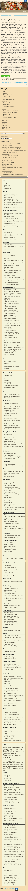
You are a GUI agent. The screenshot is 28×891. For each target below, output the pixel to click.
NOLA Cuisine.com (8, 335)
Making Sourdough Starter (10, 204)
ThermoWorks (7, 780)
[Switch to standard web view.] (25, 1)
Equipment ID (6, 102)
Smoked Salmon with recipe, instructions (14, 665)
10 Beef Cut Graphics (9, 255)
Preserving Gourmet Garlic (10, 521)
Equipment (4, 101)
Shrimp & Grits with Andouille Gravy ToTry (14, 695)
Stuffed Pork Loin (8, 551)
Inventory (6, 380)
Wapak (4, 770)
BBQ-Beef (6, 747)
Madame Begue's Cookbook (11, 853)
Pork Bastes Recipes (9, 619)
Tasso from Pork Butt (9, 354)
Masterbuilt (6, 776)
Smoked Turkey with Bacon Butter (12, 605)
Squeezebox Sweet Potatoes (11, 722)
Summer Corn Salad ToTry (10, 645)
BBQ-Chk (12, 747)
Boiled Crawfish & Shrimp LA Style (12, 293)
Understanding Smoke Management (13, 740)
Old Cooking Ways (6, 127)
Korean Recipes (8, 415)
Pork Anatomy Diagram (9, 275)
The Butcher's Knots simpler (11, 282)
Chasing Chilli (7, 565)
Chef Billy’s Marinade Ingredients (10, 155)
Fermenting (7, 755)
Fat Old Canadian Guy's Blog (11, 487)
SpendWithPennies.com (10, 505)
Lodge (11, 757)
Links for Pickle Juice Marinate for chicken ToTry (14, 150)
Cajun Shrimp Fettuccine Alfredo (12, 303)
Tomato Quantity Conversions (11, 523)
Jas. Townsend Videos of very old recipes (14, 466)
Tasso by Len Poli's (8, 352)
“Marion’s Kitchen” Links (8, 160)
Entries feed (7, 185)
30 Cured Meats (8, 434)
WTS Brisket (7, 553)
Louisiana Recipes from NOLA (11, 333)
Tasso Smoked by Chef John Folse (12, 356)
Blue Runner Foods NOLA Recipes (12, 291)
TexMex (4, 768)
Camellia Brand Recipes (10, 306)
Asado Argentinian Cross (10, 453)
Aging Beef (4, 120)
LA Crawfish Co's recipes (10, 328)
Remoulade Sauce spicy (10, 658)
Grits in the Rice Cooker (8, 162)
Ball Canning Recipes (9, 514)
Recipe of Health (8, 574)
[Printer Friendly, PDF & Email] (5, 76)
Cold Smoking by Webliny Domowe (12, 789)
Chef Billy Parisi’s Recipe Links (9, 157)
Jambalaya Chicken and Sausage (12, 322)
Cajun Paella (7, 300)
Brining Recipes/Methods (9, 95)
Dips (7, 753)
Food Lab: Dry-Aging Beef (10, 567)
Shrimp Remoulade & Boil (10, 698)
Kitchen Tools (6, 104)
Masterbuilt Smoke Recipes (10, 790)
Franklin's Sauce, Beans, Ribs (11, 408)
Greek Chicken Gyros (9, 593)
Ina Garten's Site (8, 411)
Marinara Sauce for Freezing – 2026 (11, 143)
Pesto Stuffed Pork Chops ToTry (12, 617)
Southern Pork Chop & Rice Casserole (13, 818)
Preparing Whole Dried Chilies (11, 366)
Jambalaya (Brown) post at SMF (12, 320)
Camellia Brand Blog (9, 482)
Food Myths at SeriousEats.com (12, 535)
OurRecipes (18, 78)
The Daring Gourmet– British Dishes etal (14, 507)
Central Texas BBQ (8, 872)
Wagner (21, 768)
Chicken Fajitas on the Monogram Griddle (12, 174)
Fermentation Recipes (9, 464)
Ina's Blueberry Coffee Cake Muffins (13, 202)
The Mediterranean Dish (10, 429)
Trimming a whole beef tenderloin (12, 226)
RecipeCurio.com (8, 497)
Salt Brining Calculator (9, 235)
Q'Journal (24, 78)
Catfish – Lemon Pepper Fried (11, 473)
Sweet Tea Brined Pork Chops (11, 623)
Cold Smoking (7, 730)
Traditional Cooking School (10, 509)
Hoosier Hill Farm (8, 775)
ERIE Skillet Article (8, 397)
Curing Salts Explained (9, 441)
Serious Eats (7, 500)
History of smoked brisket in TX (11, 849)
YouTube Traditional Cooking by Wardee (14, 530)
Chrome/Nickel (21, 751)
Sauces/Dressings (16, 764)
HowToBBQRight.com (9, 410)
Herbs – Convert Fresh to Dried (11, 537)
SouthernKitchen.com (9, 504)
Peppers (13, 760)
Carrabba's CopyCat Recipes (11, 403)
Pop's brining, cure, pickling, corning (13, 234)
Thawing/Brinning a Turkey (10, 239)
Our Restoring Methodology (11, 385)
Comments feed (8, 186)
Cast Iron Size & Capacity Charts (12, 394)
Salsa (8, 764)
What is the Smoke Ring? (9, 117)
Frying (14, 78)
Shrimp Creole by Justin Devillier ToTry (13, 349)
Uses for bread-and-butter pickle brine (11, 147)
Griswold (16, 755)
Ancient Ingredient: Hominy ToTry (12, 711)
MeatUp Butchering (8, 274)
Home (3, 11)
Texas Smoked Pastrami (10, 225)
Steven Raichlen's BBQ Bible (11, 425)
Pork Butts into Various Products (12, 277)
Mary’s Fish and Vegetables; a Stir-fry (11, 148)
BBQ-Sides (5, 749)
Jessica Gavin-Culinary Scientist (12, 488)
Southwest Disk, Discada (10, 458)
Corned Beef (7, 214)
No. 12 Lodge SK (6, 15)
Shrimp (5, 766)
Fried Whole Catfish (9, 476)
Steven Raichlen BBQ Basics (11, 799)
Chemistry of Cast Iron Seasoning (12, 396)
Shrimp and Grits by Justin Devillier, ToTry (14, 347)
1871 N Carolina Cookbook (10, 825)
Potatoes (5, 762)
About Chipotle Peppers (10, 361)
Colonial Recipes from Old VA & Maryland (14, 836)
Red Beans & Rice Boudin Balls (11, 345)
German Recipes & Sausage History (13, 844)
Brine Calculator (8, 232)
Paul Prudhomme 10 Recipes (11, 337)
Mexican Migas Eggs (7, 164)
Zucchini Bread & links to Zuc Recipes (13, 207)
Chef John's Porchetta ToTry (11, 616)
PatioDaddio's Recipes (9, 492)
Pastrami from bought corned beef (12, 220)
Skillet (13, 766)
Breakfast (16, 749)
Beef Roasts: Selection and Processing (13, 260)
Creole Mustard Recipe (9, 313)
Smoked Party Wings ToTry (10, 603)
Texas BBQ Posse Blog (9, 735)
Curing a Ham (6, 96)
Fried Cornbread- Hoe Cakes (11, 810)
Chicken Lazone (8, 590)
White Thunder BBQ (9, 884)
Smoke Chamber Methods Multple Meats (14, 794)
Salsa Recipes (7, 368)
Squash (19, 766)
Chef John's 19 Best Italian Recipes (12, 406)
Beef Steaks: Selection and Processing (13, 262)
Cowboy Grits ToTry (7, 145)
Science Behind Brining (9, 237)
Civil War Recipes (8, 834)
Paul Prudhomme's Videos (10, 340)
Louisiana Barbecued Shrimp (11, 332)
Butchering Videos (8, 267)
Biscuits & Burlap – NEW (10, 289)
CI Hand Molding (8, 375)
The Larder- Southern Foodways (12, 859)
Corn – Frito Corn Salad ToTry (11, 635)
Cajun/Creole (8, 751)
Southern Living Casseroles (11, 816)
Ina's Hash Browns (8, 249)
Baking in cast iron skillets (10, 195)
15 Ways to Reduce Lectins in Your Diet (13, 558)
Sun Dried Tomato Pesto (10, 724)
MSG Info (4, 125)
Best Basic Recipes (8, 197)
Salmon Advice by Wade (10, 664)
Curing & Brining (8, 547)
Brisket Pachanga (8, 544)
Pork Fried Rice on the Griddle (9, 159)
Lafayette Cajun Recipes (10, 330)
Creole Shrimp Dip (8, 315)
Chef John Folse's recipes (10, 308)
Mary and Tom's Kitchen (9, 1)
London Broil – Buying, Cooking (11, 218)
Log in (5, 183)
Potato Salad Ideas (8, 644)
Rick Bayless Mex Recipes (10, 423)
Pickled (17, 760)
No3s (14, 757)
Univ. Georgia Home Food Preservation (13, 528)
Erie (9, 753)
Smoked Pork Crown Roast (10, 621)
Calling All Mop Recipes (9, 546)
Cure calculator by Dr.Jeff (10, 437)
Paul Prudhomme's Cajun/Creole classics (14, 339)
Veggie (18, 768)
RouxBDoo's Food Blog (9, 499)
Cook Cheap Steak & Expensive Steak (13, 213)
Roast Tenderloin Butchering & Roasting (14, 221)
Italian (20, 755)
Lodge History (7, 382)
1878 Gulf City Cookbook (10, 827)
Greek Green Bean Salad (10, 639)
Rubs (21, 762)
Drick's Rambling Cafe (9, 485)
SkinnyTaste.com (8, 502)
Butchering (4, 122)
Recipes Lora (7, 422)
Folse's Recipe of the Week (10, 317)
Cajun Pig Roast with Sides (10, 301)
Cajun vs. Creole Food (9, 305)
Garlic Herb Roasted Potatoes (11, 714)
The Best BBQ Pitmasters (10, 880)
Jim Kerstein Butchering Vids (11, 272)
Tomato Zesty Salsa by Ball (10, 526)
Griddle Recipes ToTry (7, 172)
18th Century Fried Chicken (11, 829)
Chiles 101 (6, 363)
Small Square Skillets (9, 389)
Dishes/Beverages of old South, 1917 (13, 839)
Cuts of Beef (7, 269)
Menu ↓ (24, 11)
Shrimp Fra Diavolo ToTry (10, 696)
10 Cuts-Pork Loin (8, 257)
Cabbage (20, 749)
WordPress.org (7, 188)
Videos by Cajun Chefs (9, 882)
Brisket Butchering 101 (9, 263)
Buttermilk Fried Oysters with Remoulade (14, 678)
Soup (16, 766)
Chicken (15, 751)
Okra (16, 758)
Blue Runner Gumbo (7, 171)
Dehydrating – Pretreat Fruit (11, 519)
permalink (12, 79)
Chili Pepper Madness (9, 483)
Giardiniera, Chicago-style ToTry (12, 630)
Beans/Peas (11, 749)
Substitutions (5, 128)
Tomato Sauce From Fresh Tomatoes (13, 525)
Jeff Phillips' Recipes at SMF (11, 413)
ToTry (9, 768)
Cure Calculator (8, 436)
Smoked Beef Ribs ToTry (10, 223)
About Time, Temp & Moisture (10, 110)
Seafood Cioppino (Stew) (10, 693)
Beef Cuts (6, 258)
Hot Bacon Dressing (9, 657)
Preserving (4, 93)
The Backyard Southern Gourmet (12, 427)
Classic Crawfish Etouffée (10, 310)
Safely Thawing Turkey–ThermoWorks (13, 602)
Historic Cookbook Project (10, 846)
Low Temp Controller (9, 455)
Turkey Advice (6, 115)
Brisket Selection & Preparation (11, 265)
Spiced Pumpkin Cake (9, 206)
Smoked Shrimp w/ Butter (10, 703)
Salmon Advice (6, 114)
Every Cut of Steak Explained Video (12, 270)
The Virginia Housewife (9, 861)
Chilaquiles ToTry (8, 244)
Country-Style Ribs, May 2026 (9, 152)
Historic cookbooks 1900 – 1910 (12, 847)
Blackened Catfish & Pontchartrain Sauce (14, 471)
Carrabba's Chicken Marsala (11, 588)
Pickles (21, 760)
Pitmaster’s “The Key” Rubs (10, 112)
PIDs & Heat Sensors (8, 106)
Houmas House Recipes (10, 318)
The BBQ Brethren (8, 738)
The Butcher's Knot (8, 280)
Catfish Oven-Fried (8, 474)
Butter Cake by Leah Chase (11, 199)
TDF (2, 79)
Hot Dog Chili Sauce (9, 216)
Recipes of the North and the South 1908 (14, 854)
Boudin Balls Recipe (9, 294)
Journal (6, 757)
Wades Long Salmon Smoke (11, 671)
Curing (4, 753)
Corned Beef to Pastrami (10, 549)
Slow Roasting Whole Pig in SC (11, 878)
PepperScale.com (8, 572)
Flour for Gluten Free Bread (11, 200)
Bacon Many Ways (8, 612)
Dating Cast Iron (8, 377)
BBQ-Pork (19, 747)
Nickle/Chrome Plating (9, 387)
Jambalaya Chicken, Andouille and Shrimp (14, 323)
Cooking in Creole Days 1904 (11, 311)
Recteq (18, 762)
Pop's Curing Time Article (10, 444)
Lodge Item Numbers (9, 383)
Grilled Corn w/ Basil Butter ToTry (12, 719)
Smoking (4, 109)
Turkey (7, 78)
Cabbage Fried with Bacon (10, 712)
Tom (17, 22)
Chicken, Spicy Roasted (10, 592)
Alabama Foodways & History (11, 194)
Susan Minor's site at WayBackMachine (13, 446)
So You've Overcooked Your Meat (12, 575)
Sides (9, 766)
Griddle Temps (5, 123)
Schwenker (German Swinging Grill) (13, 457)
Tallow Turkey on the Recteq (9, 166)
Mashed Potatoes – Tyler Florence (12, 721)
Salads (4, 764)
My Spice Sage (7, 778)
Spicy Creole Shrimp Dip (10, 350)
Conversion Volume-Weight (8, 99)
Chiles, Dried (7, 365)
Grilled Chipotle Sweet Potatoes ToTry (13, 717)
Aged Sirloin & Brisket (9, 542)
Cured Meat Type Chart (10, 439)
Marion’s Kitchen (8, 490)
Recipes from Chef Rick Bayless (12, 420)
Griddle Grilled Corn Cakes (10, 716)
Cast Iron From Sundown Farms (12, 378)
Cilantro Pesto (5, 154)
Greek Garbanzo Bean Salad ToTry (12, 637)
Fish (12, 755)
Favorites (14, 753)
